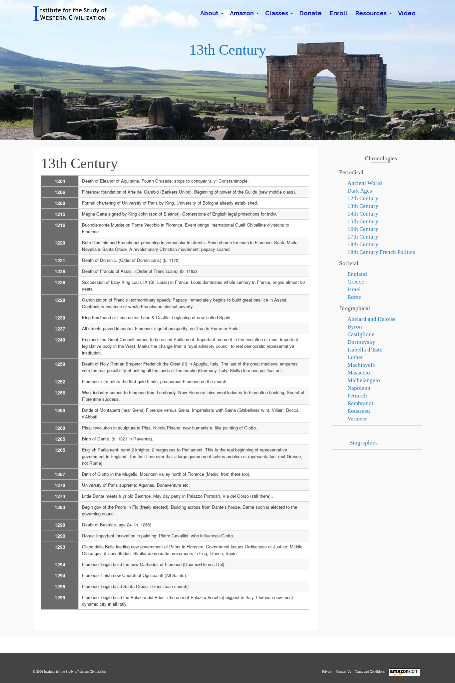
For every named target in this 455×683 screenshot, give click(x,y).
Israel (354, 289)
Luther (355, 357)
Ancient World (364, 183)
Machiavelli (361, 365)
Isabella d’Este (364, 349)
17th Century (362, 237)
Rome (354, 297)
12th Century (362, 198)
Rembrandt (360, 403)
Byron (354, 327)
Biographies (363, 442)
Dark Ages (359, 191)
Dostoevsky (361, 342)
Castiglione (360, 334)
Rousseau (358, 411)
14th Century (362, 214)
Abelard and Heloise (371, 319)
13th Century (362, 206)
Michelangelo (363, 380)
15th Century (362, 221)
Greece (355, 282)
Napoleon (358, 388)
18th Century (362, 244)
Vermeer (357, 418)
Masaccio (358, 372)
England (357, 274)
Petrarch (357, 395)
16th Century (362, 229)
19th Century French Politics (381, 252)
